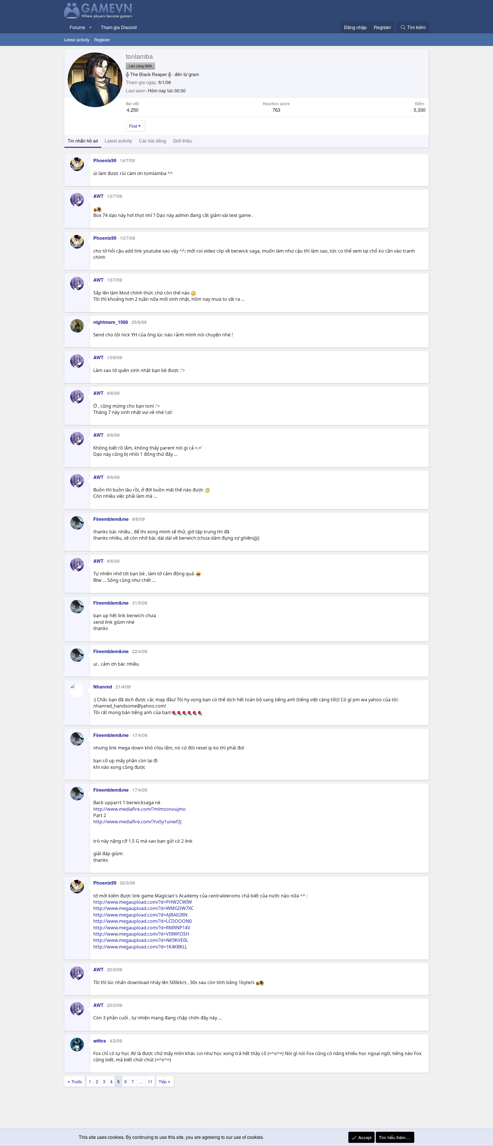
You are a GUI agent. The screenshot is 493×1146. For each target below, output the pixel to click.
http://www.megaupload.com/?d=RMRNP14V (141, 927)
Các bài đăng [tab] (152, 140)
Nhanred (102, 686)
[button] (90, 27)
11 (150, 1081)
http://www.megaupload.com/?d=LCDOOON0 (142, 921)
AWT (98, 196)
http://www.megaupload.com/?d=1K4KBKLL (140, 947)
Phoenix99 (104, 160)
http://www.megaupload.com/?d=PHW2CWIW (142, 902)
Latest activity (77, 39)
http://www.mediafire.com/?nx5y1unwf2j (137, 821)
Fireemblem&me (111, 519)
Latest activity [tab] (118, 140)
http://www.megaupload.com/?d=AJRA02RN (140, 915)
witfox (99, 1040)
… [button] (141, 1081)
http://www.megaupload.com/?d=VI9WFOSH (141, 934)
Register (102, 39)
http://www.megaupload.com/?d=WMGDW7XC (143, 908)
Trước (76, 1081)
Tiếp (163, 1081)
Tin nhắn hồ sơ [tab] (83, 140)
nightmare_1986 (110, 322)
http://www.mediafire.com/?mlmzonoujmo (139, 809)
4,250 (132, 109)
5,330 (419, 109)
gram (194, 74)
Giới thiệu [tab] (182, 140)
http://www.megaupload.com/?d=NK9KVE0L (140, 940)
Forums (77, 27)
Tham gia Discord (119, 27)
